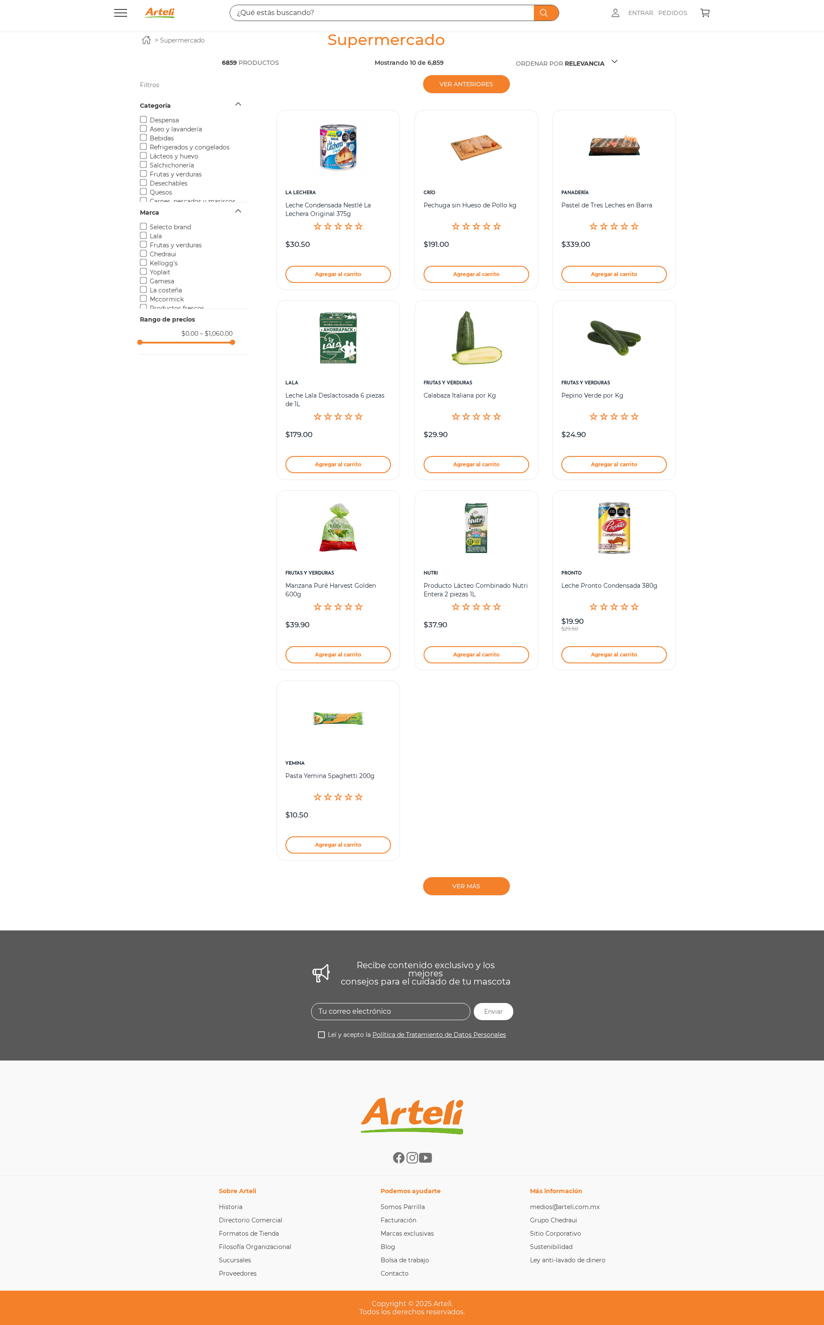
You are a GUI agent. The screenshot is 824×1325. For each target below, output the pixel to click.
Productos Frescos (177, 308)
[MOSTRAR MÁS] (466, 886)
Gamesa (162, 281)
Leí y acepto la (417, 1034)
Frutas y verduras (176, 174)
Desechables (169, 183)
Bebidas (162, 138)
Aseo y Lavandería (176, 129)
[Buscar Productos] (545, 13)
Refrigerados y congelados (190, 147)
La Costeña (166, 290)
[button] (194, 105)
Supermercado (182, 40)
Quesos (161, 192)
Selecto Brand (170, 227)
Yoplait (160, 272)
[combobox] (394, 13)
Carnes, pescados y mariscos (193, 201)
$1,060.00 (216, 333)
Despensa (164, 120)
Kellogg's (164, 263)
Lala (156, 236)
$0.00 (190, 333)
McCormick (167, 299)
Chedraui (163, 254)
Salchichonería (172, 165)
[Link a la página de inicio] (146, 40)
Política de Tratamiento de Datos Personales (439, 1035)
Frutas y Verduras (176, 245)
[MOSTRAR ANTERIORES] (466, 84)
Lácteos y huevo (174, 156)
